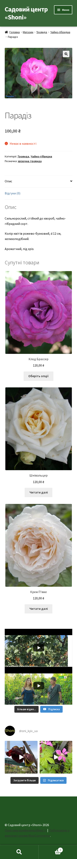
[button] (66, 54)
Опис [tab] (8, 181)
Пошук (19, 852)
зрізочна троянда (30, 161)
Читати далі (38, 492)
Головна (14, 32)
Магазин (28, 32)
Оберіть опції (38, 376)
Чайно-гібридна (60, 32)
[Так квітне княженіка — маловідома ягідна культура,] (56, 757)
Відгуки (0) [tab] (12, 193)
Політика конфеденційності (25, 830)
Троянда (41, 32)
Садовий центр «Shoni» (26, 13)
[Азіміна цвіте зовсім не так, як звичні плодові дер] (21, 757)
